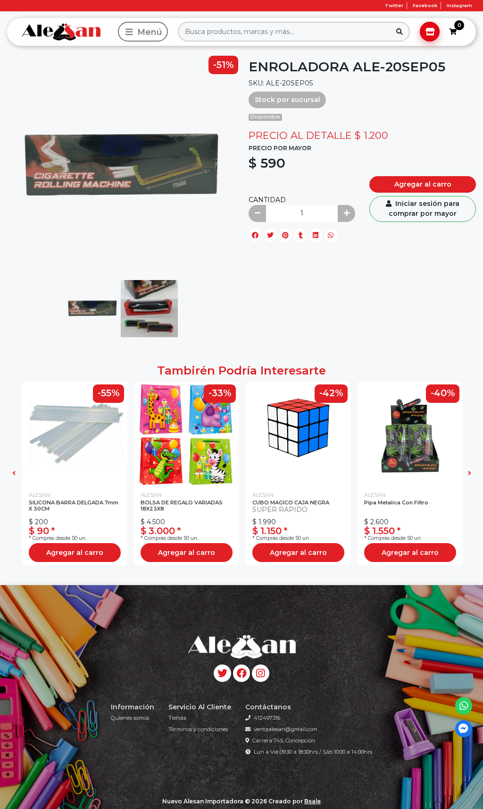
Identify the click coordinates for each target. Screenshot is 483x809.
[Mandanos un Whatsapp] (464, 706)
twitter (394, 5)
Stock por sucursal (287, 99)
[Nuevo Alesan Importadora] (60, 31)
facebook (425, 5)
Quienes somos (130, 718)
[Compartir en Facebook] (255, 235)
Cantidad (267, 200)
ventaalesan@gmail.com (285, 729)
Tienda (177, 718)
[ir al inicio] (241, 646)
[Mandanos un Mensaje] (464, 729)
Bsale (312, 801)
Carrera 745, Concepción (283, 740)
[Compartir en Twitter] (270, 235)
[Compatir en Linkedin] (315, 235)
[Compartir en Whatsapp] (330, 235)
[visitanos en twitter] (222, 673)
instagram (459, 5)
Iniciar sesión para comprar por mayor (424, 208)
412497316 (267, 718)
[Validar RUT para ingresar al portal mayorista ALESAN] (430, 32)
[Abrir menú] (143, 32)
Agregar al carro (422, 184)
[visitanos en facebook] (241, 673)
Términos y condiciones (198, 729)
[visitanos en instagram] (260, 673)
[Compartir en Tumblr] (300, 235)
